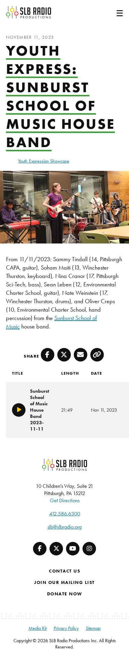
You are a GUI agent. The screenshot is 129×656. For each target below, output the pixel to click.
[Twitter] (56, 548)
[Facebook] (39, 548)
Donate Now (64, 594)
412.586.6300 (64, 513)
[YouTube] (73, 548)
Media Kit (37, 628)
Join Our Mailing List (64, 582)
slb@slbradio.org (64, 526)
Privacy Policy (66, 628)
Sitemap (93, 628)
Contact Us (64, 571)
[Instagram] (89, 548)
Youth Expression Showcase (43, 161)
